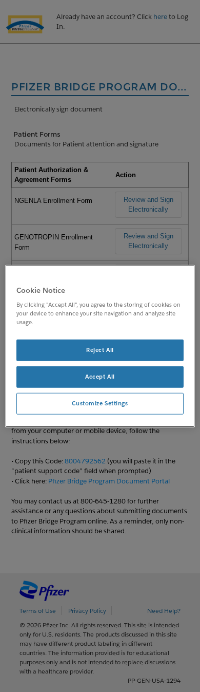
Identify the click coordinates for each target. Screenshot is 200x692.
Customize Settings (100, 403)
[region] (100, 346)
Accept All (100, 377)
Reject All (100, 350)
